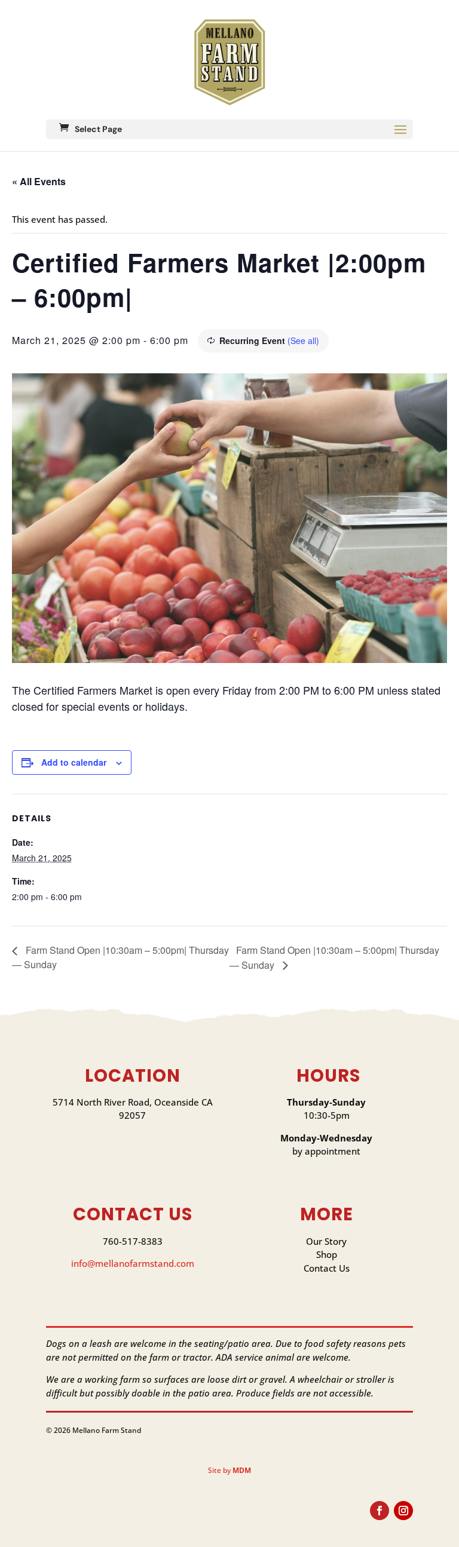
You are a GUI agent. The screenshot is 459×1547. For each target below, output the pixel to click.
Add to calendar (73, 762)
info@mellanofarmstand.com (132, 1263)
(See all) (303, 340)
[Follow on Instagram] (403, 1510)
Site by (229, 1470)
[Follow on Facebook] (379, 1510)
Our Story (326, 1241)
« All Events (39, 181)
